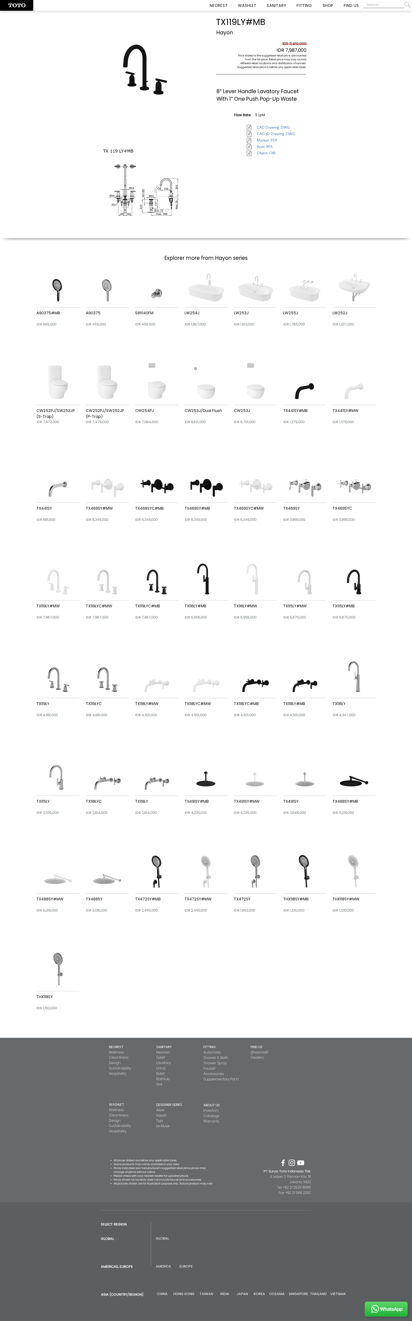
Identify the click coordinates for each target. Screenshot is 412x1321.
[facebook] (283, 1162)
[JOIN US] (386, 1309)
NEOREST (116, 1046)
